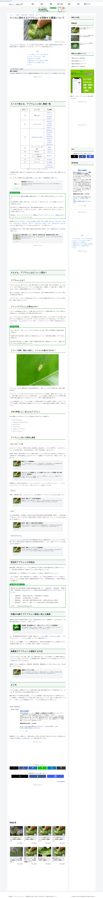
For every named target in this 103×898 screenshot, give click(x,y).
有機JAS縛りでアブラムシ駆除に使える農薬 (38, 60)
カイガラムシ (29, 221)
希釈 (52, 229)
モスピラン (49, 130)
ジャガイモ (15, 422)
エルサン (49, 118)
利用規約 (11, 896)
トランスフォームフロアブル (17, 539)
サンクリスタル (49, 167)
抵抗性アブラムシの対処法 (34, 58)
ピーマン (31, 699)
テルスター (49, 125)
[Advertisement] (38, 87)
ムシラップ (49, 164)
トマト (26, 330)
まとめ (29, 64)
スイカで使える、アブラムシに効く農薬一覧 (38, 54)
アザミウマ (44, 221)
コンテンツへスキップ (5, 1)
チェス (49, 149)
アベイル (49, 140)
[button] (61, 768)
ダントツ (49, 134)
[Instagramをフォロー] (26, 731)
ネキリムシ (25, 223)
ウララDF (49, 162)
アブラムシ (12, 44)
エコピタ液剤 (44, 636)
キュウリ (21, 320)
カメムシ (18, 285)
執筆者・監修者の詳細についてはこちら (30, 727)
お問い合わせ (26, 738)
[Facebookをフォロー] (24, 731)
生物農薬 (35, 619)
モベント (49, 155)
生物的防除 (48, 588)
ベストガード (49, 144)
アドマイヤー (49, 132)
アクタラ (49, 142)
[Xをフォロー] (21, 731)
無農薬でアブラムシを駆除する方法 (36, 62)
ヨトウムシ (51, 221)
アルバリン (49, 138)
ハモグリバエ (37, 223)
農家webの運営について (51, 896)
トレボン (49, 123)
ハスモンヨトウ (17, 223)
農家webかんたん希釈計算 (78, 66)
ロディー (49, 127)
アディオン (49, 121)
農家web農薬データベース (78, 61)
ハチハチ (49, 151)
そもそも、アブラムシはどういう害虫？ (37, 56)
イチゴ (21, 699)
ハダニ (37, 221)
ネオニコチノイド (36, 137)
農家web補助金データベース (79, 63)
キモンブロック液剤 (55, 636)
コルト (49, 147)
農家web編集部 (24, 711)
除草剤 (57, 215)
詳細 (64, 73)
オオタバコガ (55, 223)
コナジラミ (58, 221)
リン (37, 115)
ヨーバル (49, 159)
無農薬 (55, 44)
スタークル (49, 136)
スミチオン (49, 116)
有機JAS (12, 619)
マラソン (49, 112)
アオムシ (44, 223)
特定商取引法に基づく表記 (31, 896)
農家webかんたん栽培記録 (78, 58)
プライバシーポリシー (19, 896)
